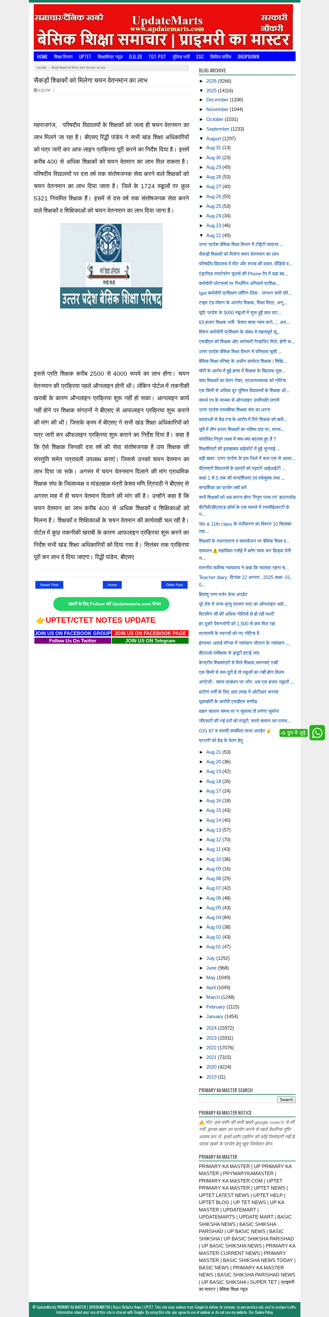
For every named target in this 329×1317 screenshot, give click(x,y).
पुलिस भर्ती (181, 56)
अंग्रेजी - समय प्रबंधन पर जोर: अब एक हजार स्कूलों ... (246, 682)
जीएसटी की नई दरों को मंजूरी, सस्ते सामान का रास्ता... (245, 720)
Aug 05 (214, 907)
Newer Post (49, 585)
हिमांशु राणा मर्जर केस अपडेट (223, 594)
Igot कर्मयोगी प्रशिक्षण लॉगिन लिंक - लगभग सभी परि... (245, 293)
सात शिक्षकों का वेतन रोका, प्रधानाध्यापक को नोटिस (242, 380)
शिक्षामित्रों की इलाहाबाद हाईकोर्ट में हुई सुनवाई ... (239, 448)
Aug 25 (214, 206)
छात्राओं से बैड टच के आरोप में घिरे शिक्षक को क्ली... (243, 419)
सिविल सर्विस (220, 56)
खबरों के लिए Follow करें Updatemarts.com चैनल (114, 604)
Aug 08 (214, 878)
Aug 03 (214, 927)
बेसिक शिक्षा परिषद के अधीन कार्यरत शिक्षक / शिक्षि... (243, 361)
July (211, 958)
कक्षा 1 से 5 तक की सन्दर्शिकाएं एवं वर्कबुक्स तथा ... (242, 478)
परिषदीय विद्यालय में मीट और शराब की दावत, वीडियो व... (245, 263)
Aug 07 (214, 888)
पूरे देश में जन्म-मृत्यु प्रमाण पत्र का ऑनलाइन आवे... (243, 604)
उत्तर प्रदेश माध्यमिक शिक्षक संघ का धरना (234, 409)
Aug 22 (214, 235)
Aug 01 (214, 946)
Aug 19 (214, 771)
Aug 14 (214, 820)
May (211, 977)
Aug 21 (214, 752)
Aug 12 (214, 839)
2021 (212, 1057)
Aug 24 (214, 215)
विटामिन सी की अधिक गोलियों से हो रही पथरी (236, 614)
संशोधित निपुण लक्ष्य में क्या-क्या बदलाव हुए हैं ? (237, 439)
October (215, 119)
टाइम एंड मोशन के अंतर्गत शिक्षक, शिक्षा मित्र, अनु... (243, 302)
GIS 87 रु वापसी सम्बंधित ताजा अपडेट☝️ (235, 730)
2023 (212, 1038)
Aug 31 (214, 147)
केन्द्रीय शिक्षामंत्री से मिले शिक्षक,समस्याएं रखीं (238, 662)
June (212, 968)
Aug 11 (214, 849)
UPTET (85, 56)
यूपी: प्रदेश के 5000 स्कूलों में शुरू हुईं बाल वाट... (240, 312)
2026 (212, 81)
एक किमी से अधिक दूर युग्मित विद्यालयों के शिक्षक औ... (244, 390)
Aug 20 (214, 761)
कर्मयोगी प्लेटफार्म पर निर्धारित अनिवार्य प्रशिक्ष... (239, 283)
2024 (212, 1028)
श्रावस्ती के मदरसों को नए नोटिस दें (229, 633)
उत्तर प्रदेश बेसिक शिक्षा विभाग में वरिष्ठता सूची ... (240, 351)
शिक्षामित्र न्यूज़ (110, 56)
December (218, 99)
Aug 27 (214, 186)
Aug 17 (214, 791)
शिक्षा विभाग (63, 56)
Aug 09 (214, 868)
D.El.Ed (135, 56)
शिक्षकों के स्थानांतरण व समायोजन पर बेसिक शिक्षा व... (244, 541)
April (211, 987)
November (218, 109)
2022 (212, 1047)
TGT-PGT (157, 56)
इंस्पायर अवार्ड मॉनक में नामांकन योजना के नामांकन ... (244, 643)
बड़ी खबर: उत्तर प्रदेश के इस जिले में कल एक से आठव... (247, 458)
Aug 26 (214, 196)
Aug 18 (214, 781)
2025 (212, 90)
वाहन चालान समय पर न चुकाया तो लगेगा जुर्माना (239, 711)
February (216, 1006)
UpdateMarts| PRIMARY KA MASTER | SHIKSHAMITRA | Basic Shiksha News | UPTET (95, 1307)
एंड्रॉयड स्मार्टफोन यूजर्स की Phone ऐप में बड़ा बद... (243, 273)
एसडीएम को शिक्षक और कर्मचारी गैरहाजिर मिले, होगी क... (247, 341)
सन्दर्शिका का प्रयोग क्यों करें (223, 487)
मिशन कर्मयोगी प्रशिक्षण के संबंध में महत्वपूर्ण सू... (239, 332)
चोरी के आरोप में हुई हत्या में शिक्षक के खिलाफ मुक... (242, 370)
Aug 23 (214, 225)
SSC (200, 56)
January (215, 1016)
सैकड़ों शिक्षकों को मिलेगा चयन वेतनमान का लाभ (239, 254)
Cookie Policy (264, 1312)
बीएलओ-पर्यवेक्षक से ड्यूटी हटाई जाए (229, 653)
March (213, 997)
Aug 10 (214, 859)
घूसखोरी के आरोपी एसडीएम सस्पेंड (228, 701)
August (214, 138)
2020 (212, 1067)
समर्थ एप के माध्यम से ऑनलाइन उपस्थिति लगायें (239, 400)
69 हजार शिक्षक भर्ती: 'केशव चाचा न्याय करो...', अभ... (244, 322)
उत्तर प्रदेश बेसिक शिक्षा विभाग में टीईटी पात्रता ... (241, 244)
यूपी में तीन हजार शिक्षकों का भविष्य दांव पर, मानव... (241, 429)
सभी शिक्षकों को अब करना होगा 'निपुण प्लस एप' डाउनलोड (247, 497)
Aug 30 (214, 157)
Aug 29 (214, 167)
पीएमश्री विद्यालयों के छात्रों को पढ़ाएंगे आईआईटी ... (242, 468)
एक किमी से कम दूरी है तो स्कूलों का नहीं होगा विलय (241, 672)
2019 (212, 1077)
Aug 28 (214, 177)
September (218, 129)
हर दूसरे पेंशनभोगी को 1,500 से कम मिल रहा (237, 623)
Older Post (174, 585)
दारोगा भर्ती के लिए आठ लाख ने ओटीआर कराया (238, 692)
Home (42, 56)
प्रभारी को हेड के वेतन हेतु (221, 740)
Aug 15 (214, 810)
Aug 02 (214, 937)
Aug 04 (214, 917)
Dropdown (248, 56)
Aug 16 (214, 800)
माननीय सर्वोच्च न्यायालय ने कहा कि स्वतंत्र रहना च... (244, 567)
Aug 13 (214, 830)
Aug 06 (214, 898)
